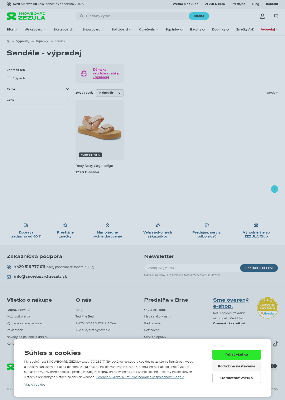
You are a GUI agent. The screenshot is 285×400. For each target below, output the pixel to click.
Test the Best (85, 316)
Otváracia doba (155, 310)
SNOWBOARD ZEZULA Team (97, 323)
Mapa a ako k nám (157, 316)
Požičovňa (151, 330)
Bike (10, 29)
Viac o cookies (34, 384)
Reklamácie (15, 330)
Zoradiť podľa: (85, 92)
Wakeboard (34, 29)
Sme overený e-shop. (231, 303)
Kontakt (272, 4)
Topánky (172, 29)
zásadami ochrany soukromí (202, 275)
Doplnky (218, 29)
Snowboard (92, 29)
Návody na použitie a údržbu (27, 337)
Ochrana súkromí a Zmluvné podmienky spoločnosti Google (140, 377)
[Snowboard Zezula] (26, 16)
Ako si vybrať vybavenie (93, 330)
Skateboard (63, 29)
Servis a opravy (155, 337)
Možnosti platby (18, 316)
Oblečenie (147, 29)
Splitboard (120, 29)
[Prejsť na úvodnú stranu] (8, 41)
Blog (255, 4)
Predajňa (239, 4)
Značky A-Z (244, 29)
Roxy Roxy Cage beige (94, 166)
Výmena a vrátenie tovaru (25, 323)
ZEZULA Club (215, 4)
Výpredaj (268, 29)
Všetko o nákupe (185, 4)
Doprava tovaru (18, 310)
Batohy (195, 29)
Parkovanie (152, 323)
